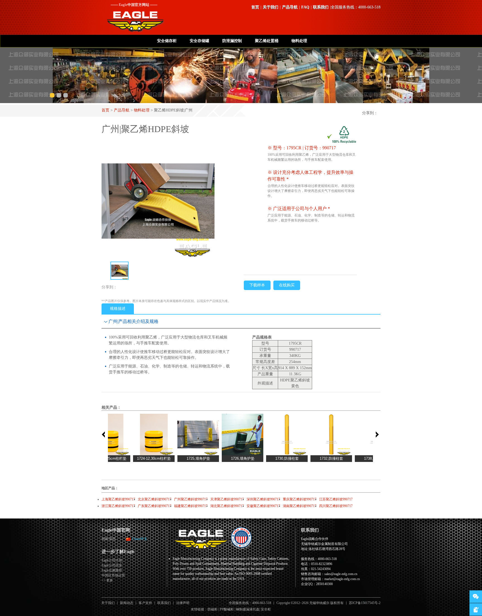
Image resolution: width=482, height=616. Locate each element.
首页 (255, 7)
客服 (475, 596)
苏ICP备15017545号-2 (364, 603)
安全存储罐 (199, 41)
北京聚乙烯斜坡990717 (154, 499)
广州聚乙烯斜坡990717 (191, 499)
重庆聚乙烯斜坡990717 (299, 499)
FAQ (305, 7)
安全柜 (266, 609)
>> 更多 (107, 580)
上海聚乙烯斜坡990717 (118, 499)
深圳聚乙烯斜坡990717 (263, 499)
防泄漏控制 (232, 41)
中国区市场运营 (113, 575)
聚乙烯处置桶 (266, 41)
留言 (475, 609)
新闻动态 (126, 603)
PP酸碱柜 (227, 609)
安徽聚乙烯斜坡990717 (263, 506)
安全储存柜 (167, 41)
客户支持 (145, 603)
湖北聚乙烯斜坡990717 (227, 506)
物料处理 (299, 41)
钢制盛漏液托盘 (247, 609)
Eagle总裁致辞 (112, 570)
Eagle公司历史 (112, 565)
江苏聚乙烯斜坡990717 (336, 499)
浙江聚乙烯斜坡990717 (118, 506)
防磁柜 (213, 609)
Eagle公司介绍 (112, 560)
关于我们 (270, 7)
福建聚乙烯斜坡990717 (191, 506)
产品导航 (290, 7)
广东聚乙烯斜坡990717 (154, 506)
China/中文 (139, 539)
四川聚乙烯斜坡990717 (336, 506)
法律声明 (182, 603)
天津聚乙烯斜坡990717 (227, 499)
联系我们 (321, 7)
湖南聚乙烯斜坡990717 (299, 506)
